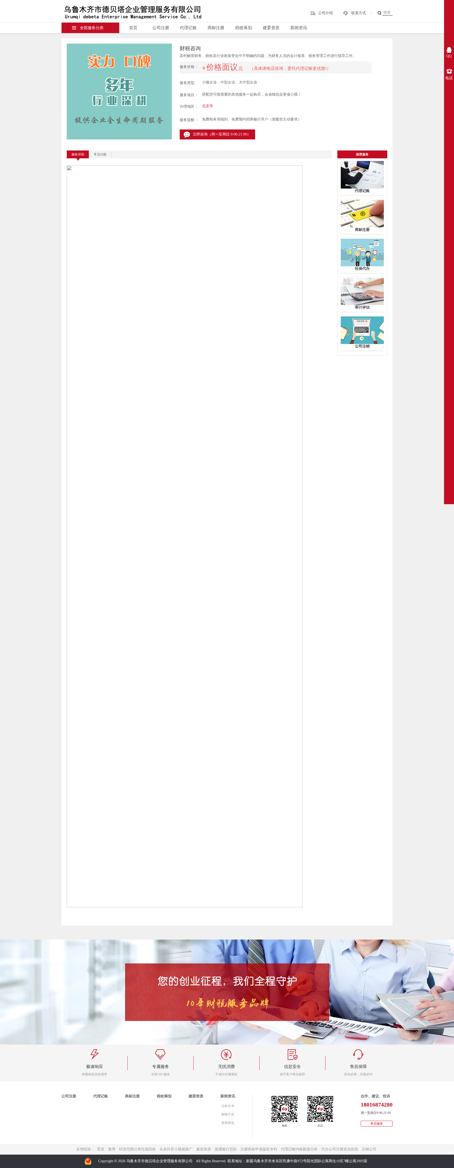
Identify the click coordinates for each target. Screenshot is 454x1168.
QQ (449, 56)
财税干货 (227, 1114)
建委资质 (271, 27)
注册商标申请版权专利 (258, 1149)
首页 (133, 27)
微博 (111, 1149)
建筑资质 (203, 1149)
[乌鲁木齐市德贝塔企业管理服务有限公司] (138, 10)
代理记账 (188, 27)
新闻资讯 (298, 27)
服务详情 (77, 154)
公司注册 (160, 27)
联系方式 (358, 13)
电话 (449, 78)
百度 (100, 1149)
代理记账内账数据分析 (299, 1149)
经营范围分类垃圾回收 (137, 1149)
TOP (449, 1142)
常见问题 (100, 154)
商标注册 (216, 27)
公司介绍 (325, 13)
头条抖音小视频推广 (176, 1149)
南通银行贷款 (226, 1149)
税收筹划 (243, 27)
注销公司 (369, 1149)
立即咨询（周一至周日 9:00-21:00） (222, 134)
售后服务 (376, 1123)
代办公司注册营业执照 (339, 1149)
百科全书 (227, 1106)
